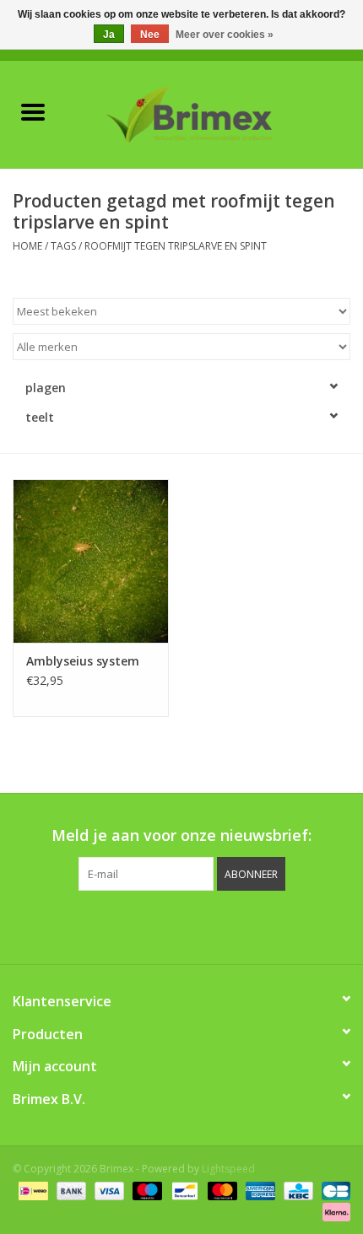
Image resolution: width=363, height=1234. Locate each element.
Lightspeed (228, 1168)
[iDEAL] (31, 1190)
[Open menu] (33, 111)
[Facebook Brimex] (105, 925)
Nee (150, 34)
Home (27, 246)
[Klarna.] (333, 1211)
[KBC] (296, 1190)
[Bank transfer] (70, 1190)
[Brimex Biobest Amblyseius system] (91, 561)
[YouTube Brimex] (196, 925)
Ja (109, 34)
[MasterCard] (221, 1190)
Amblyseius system (82, 661)
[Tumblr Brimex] (227, 925)
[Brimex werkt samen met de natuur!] (214, 113)
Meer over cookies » (225, 34)
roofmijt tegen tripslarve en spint (175, 246)
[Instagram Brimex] (257, 925)
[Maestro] (146, 1190)
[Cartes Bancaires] (333, 1190)
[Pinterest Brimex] (166, 925)
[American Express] (259, 1190)
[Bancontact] (183, 1190)
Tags (63, 246)
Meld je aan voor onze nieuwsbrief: (181, 835)
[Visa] (108, 1190)
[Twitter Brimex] (135, 925)
